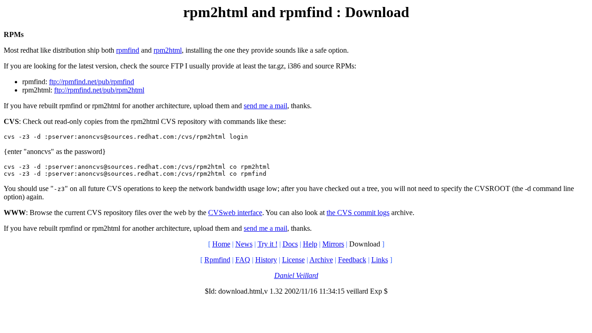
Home (221, 244)
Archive (321, 260)
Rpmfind (217, 260)
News (244, 244)
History (266, 260)
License (293, 260)
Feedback (352, 260)
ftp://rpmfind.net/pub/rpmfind (91, 82)
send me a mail (265, 106)
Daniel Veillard (296, 275)
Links (379, 260)
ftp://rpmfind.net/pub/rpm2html (99, 90)
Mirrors (333, 244)
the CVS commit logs (358, 212)
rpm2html (168, 50)
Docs (290, 244)
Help (310, 244)
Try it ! (268, 244)
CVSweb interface (235, 212)
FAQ (242, 260)
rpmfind (127, 50)
